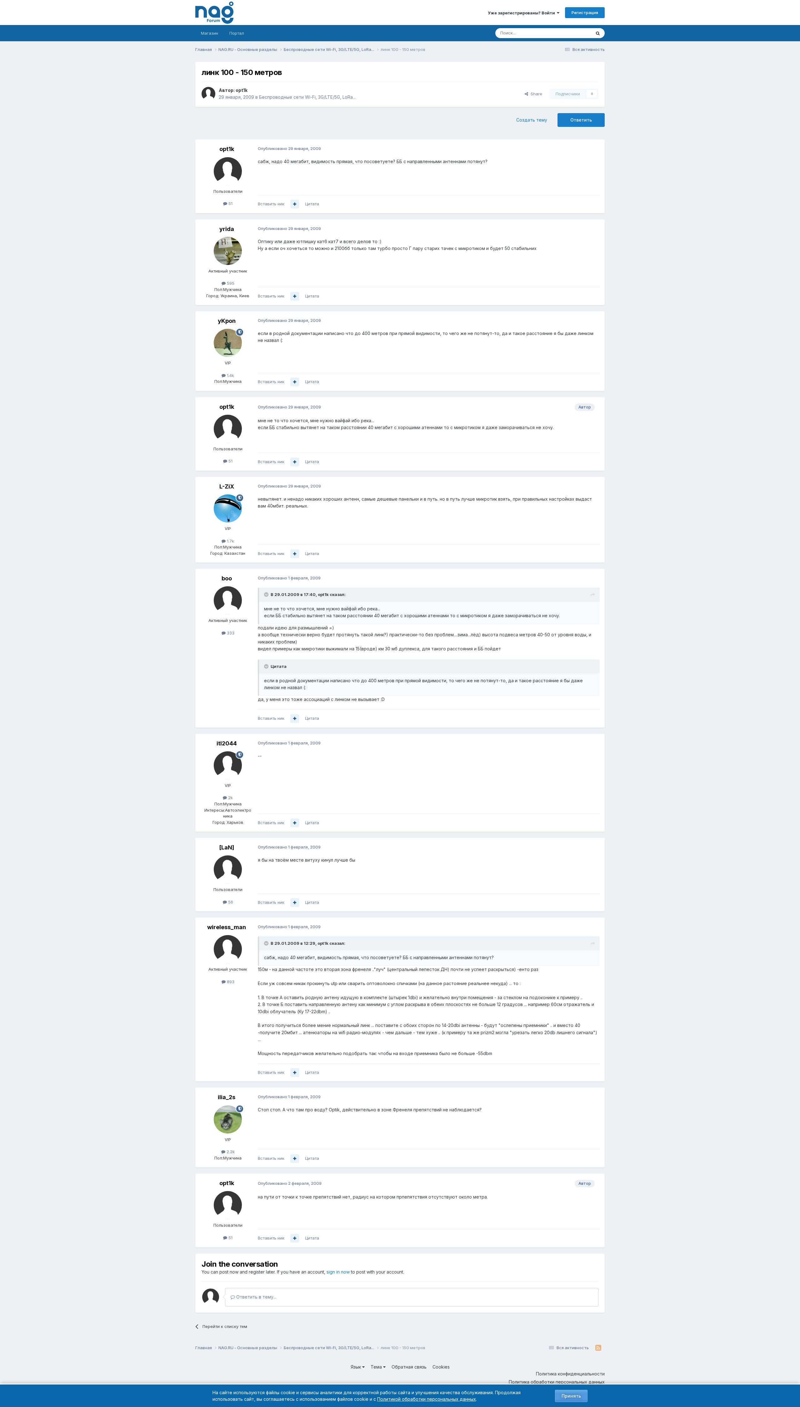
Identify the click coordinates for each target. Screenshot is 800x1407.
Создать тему (531, 120)
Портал (236, 33)
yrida (226, 229)
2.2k (230, 1151)
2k (230, 797)
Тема (377, 1366)
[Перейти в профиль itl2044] (228, 765)
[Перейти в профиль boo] (228, 600)
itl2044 (227, 743)
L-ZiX (226, 486)
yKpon (227, 321)
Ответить (581, 120)
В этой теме (571, 33)
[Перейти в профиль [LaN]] (228, 869)
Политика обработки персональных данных (557, 1381)
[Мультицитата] (294, 204)
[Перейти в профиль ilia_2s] (228, 1119)
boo (227, 578)
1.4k (230, 375)
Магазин (209, 33)
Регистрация (585, 12)
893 (230, 981)
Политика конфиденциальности (570, 1373)
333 (230, 632)
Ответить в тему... (255, 1296)
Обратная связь (409, 1366)
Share (535, 93)
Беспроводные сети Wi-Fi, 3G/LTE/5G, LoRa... (307, 97)
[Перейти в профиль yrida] (228, 251)
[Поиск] (598, 33)
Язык (356, 1366)
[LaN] (226, 847)
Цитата (312, 203)
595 (230, 283)
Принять (571, 1396)
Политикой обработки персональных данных (426, 1399)
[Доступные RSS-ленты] (598, 1348)
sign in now (338, 1271)
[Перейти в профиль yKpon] (228, 343)
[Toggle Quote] (267, 594)
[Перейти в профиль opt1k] (208, 94)
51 (229, 203)
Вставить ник (271, 203)
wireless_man (226, 927)
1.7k (230, 540)
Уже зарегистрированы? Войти (522, 12)
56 (230, 901)
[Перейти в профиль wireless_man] (228, 949)
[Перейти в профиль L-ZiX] (228, 508)
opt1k (242, 90)
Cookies (441, 1366)
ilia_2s (226, 1097)
